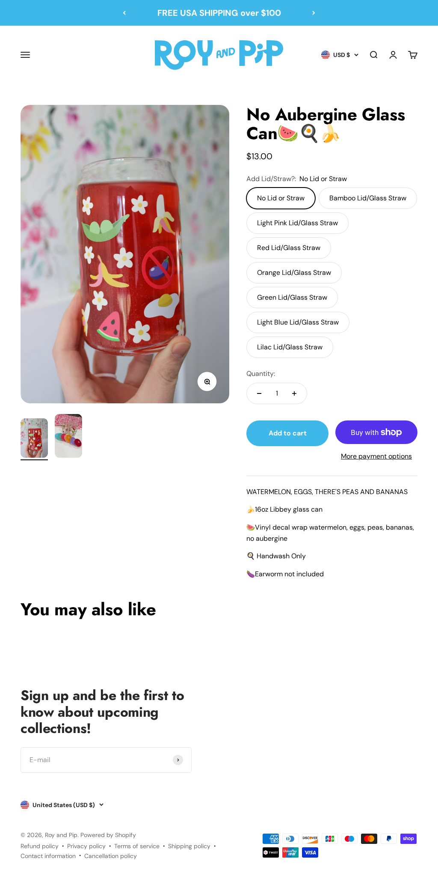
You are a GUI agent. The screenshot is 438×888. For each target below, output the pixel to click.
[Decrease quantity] (259, 393)
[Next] (313, 13)
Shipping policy (189, 846)
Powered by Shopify (108, 835)
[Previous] (124, 13)
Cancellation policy (110, 856)
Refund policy (40, 846)
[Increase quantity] (294, 393)
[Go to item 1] (34, 439)
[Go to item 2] (68, 437)
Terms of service (137, 846)
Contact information (48, 856)
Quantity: (260, 373)
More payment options (376, 456)
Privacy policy (86, 846)
